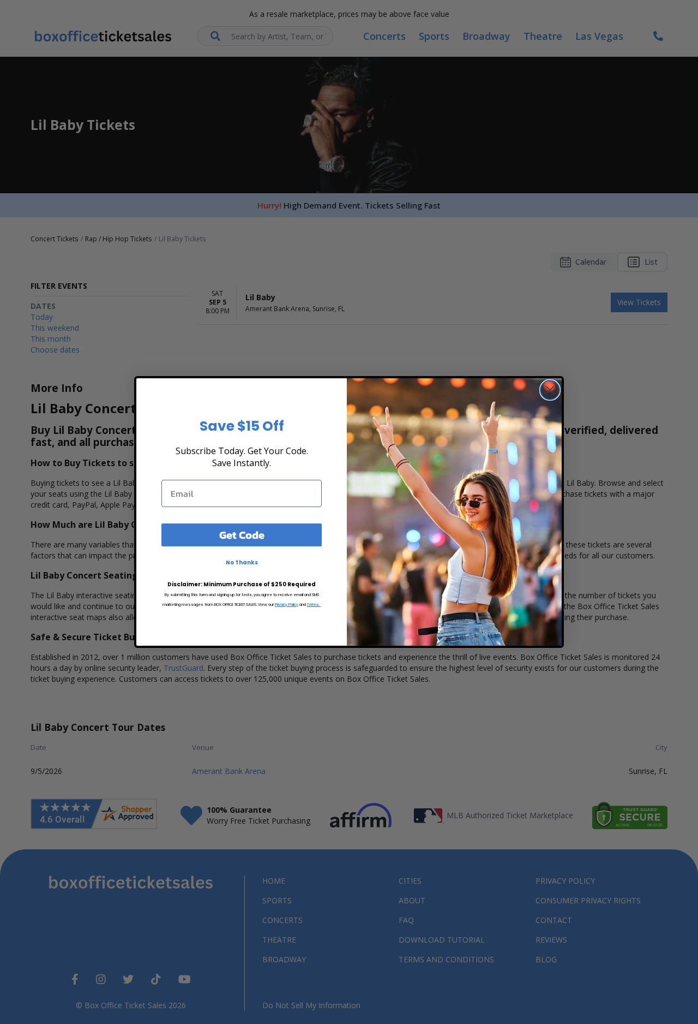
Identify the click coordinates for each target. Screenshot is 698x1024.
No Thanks (242, 562)
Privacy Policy (286, 604)
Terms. (314, 604)
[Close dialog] (549, 390)
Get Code (241, 535)
